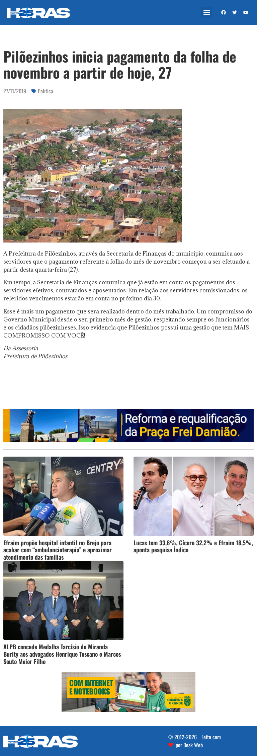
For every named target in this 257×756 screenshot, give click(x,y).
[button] (206, 12)
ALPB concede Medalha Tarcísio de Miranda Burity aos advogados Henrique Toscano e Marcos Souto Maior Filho (62, 653)
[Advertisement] (128, 387)
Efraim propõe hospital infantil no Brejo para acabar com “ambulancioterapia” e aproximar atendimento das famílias (57, 549)
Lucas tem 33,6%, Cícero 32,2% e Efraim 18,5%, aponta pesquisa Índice (193, 546)
